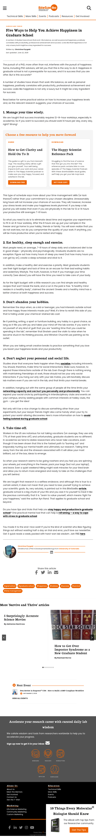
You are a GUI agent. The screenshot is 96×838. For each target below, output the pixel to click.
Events (42, 16)
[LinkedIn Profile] (52, 553)
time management (13, 591)
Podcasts (54, 16)
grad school (10, 586)
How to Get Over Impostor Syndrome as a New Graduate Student (72, 649)
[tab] (43, 667)
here (82, 533)
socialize (65, 363)
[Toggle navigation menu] (5, 8)
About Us (10, 789)
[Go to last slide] (4, 638)
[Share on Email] (56, 573)
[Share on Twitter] (43, 573)
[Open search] (89, 8)
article (82, 488)
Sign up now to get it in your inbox (26, 743)
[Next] (92, 638)
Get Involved (82, 16)
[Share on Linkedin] (49, 573)
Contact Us (12, 797)
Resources (67, 16)
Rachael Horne (64, 658)
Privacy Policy (38, 832)
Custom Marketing (15, 814)
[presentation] (73, 625)
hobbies (54, 586)
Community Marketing (16, 812)
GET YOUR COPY (61, 182)
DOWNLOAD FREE (17, 182)
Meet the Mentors (14, 792)
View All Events (20, 698)
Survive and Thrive (14, 26)
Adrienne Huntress (16, 624)
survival (76, 586)
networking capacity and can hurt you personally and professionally (41, 391)
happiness (42, 586)
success (65, 586)
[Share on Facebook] (36, 573)
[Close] (93, 807)
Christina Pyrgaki (22, 49)
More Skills (31, 16)
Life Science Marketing (16, 809)
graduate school (26, 586)
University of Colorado (69, 548)
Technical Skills (15, 16)
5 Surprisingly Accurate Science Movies (21, 617)
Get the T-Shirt (13, 799)
